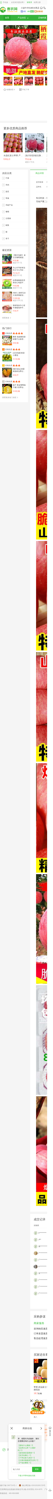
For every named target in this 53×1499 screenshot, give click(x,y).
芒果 (7, 178)
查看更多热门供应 (9, 397)
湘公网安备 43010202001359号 (33, 1485)
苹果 (7, 198)
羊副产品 (9, 205)
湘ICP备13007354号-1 (8, 1485)
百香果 (8, 218)
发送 (37, 1469)
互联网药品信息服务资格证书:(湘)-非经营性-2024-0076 (21, 1489)
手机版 (5, 2)
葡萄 (7, 212)
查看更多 (6, 318)
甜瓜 (7, 192)
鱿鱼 (7, 225)
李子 (7, 239)
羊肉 (7, 185)
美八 (35, 1417)
